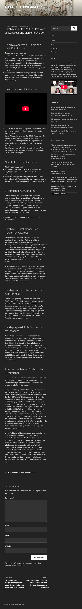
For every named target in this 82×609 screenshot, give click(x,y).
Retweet (57, 158)
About (53, 44)
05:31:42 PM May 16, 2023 (61, 154)
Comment (9, 498)
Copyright (54, 52)
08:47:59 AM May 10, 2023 (61, 169)
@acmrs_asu (57, 145)
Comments (54, 48)
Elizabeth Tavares (28, 26)
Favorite (62, 158)
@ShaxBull (56, 177)
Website (8, 546)
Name (7, 525)
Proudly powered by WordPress (14, 604)
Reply (53, 158)
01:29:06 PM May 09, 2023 (61, 186)
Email (7, 536)
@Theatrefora (70, 152)
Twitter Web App (58, 156)
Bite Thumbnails (24, 7)
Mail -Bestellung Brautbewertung (22, 473)
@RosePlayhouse (58, 162)
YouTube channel (70, 65)
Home (53, 41)
